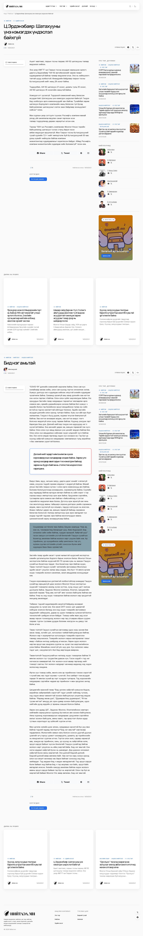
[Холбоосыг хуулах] (137, 47)
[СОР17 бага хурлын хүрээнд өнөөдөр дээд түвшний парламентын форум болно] (134, 68)
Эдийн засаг (19, 21)
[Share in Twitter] (133, 47)
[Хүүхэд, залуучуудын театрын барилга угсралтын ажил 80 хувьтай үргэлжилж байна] (117, 290)
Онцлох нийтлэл (114, 65)
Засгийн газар (104, 858)
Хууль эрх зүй (104, 126)
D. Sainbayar (111, 160)
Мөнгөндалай (112, 181)
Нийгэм (10, 13)
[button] (130, 6)
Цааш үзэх (106, 256)
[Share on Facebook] (128, 47)
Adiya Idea (110, 149)
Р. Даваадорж (112, 191)
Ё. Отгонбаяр (112, 202)
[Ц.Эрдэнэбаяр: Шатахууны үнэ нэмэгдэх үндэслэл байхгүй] (71, 842)
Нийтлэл (16, 357)
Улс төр (104, 67)
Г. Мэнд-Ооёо (112, 170)
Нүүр (5, 13)
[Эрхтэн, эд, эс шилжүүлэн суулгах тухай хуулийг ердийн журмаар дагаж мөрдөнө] (134, 128)
